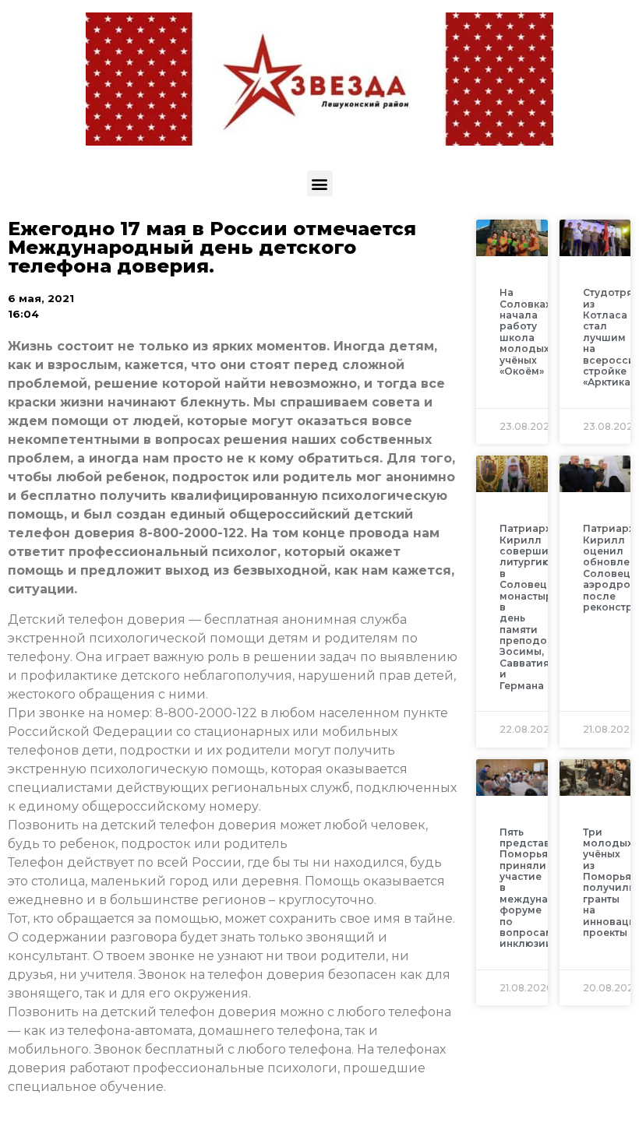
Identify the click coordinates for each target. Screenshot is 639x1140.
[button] (320, 183)
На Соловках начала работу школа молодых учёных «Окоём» (525, 332)
